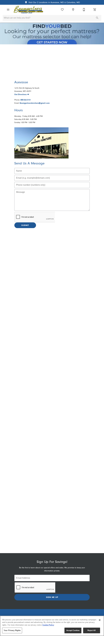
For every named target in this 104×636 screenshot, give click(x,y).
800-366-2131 (25, 100)
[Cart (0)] (95, 9)
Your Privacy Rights (12, 630)
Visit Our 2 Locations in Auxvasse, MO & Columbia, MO (54, 2)
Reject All (91, 630)
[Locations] (73, 9)
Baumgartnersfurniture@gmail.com (35, 103)
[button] (8, 9)
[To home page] (28, 10)
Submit (25, 225)
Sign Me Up (52, 597)
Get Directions (20, 94)
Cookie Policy (48, 625)
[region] (52, 626)
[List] (62, 9)
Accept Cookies (73, 630)
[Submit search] (97, 17)
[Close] (100, 620)
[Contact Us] (84, 9)
